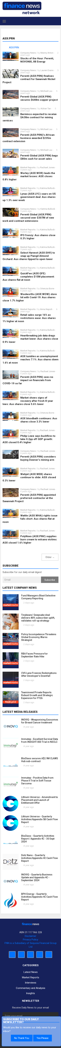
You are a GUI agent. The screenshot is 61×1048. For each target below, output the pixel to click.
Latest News (31, 972)
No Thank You (21, 1038)
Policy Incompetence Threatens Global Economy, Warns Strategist (38, 637)
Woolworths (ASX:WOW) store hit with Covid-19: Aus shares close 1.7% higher (30, 297)
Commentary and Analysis (30, 988)
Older (50, 557)
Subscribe (49, 580)
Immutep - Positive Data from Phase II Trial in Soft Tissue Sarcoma (37, 780)
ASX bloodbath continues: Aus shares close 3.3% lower (38, 420)
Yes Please (42, 1038)
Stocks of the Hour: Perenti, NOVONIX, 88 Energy (37, 60)
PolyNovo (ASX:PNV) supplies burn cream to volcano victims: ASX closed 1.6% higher (30, 539)
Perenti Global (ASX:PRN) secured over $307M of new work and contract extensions (28, 217)
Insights (30, 993)
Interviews (30, 982)
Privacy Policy (30, 939)
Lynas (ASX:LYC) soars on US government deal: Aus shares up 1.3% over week (29, 197)
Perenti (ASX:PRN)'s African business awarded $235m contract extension (29, 138)
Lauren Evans (46, 70)
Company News (28, 53)
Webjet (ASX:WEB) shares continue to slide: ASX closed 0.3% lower (29, 477)
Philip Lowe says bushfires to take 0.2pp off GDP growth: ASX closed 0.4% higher (29, 439)
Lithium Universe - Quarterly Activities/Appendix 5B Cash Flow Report (39, 819)
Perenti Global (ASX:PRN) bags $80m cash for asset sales (39, 157)
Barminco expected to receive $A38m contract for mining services (30, 117)
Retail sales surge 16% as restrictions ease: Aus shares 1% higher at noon (29, 318)
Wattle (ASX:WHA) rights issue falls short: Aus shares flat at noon (30, 518)
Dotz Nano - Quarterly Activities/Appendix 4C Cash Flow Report (39, 858)
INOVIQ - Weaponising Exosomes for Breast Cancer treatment (39, 721)
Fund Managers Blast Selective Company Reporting (38, 597)
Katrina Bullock (47, 188)
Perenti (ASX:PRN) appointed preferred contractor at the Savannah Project (29, 498)
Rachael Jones (47, 167)
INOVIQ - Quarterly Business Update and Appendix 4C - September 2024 (36, 877)
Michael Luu (46, 91)
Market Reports (27, 167)
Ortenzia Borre (47, 288)
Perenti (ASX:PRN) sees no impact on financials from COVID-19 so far (28, 380)
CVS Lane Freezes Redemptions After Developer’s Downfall (39, 674)
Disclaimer (30, 936)
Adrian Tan (45, 108)
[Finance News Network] (22, 8)
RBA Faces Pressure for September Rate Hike (34, 655)
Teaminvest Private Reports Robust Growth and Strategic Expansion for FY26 (37, 695)
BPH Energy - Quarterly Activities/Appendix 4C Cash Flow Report (39, 897)
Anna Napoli (46, 309)
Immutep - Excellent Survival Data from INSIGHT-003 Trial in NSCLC (39, 740)
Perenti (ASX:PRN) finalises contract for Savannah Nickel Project (29, 79)
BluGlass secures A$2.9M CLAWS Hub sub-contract (39, 760)
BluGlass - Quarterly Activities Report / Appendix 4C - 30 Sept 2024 (37, 838)
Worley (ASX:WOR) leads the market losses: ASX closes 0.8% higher (29, 176)
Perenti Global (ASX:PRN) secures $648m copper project (39, 98)
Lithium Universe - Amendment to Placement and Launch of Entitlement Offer (39, 800)
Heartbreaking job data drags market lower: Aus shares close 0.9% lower (30, 338)
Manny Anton (46, 53)
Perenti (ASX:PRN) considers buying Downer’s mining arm (38, 458)
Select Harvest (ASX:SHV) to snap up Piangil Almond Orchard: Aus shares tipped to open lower (29, 256)
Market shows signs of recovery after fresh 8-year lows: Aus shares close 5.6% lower (28, 401)
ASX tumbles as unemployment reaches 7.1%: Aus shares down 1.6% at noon (30, 359)
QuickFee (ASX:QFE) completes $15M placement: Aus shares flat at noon (29, 276)
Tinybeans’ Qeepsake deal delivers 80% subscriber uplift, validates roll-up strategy (38, 618)
